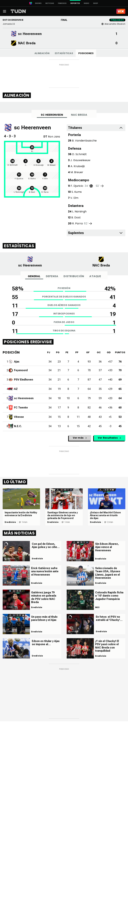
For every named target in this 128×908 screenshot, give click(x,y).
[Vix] (120, 11)
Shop (95, 3)
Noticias (50, 3)
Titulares (75, 128)
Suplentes (76, 233)
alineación (42, 53)
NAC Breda (79, 115)
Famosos (62, 3)
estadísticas (64, 53)
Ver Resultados (108, 437)
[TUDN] (18, 11)
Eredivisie (10, 522)
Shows (38, 3)
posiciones (86, 53)
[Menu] (4, 11)
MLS (97, 607)
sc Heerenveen (52, 115)
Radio (86, 3)
